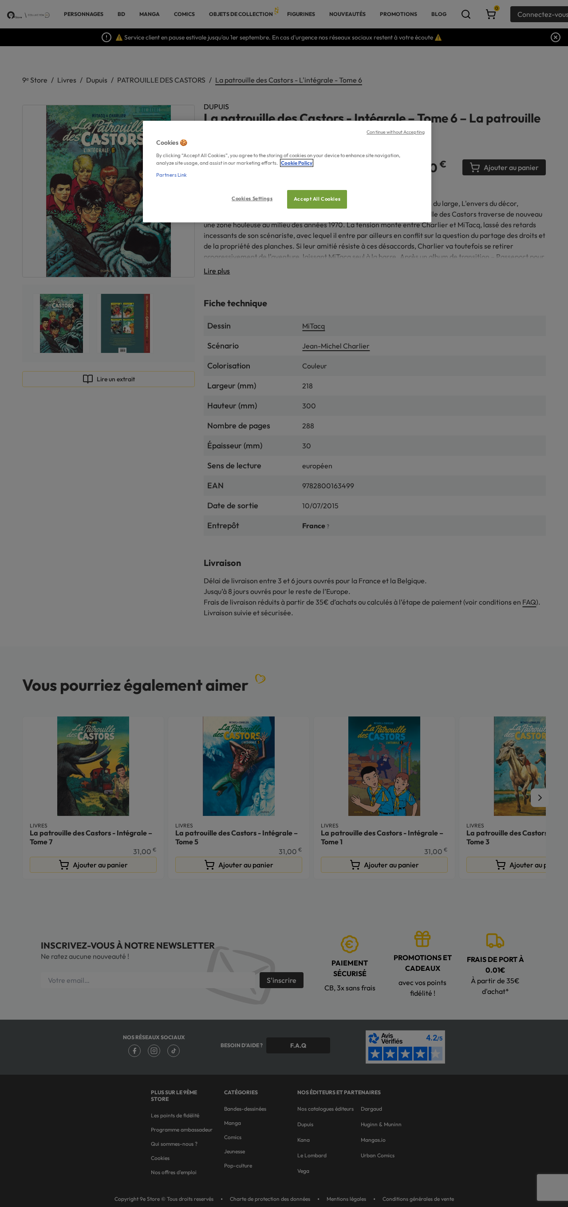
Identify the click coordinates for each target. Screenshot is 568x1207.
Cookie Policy (296, 163)
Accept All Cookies (317, 199)
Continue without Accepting (396, 132)
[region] (287, 171)
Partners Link (171, 175)
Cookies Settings (252, 198)
